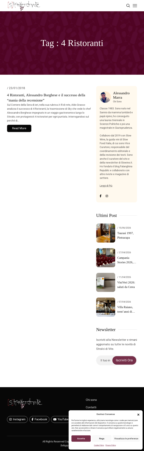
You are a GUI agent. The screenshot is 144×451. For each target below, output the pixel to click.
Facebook (41, 419)
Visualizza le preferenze (126, 438)
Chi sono (91, 400)
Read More (19, 128)
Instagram (19, 419)
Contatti (91, 407)
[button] (138, 414)
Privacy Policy (110, 445)
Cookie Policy (99, 445)
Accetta (81, 438)
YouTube (63, 419)
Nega (101, 438)
